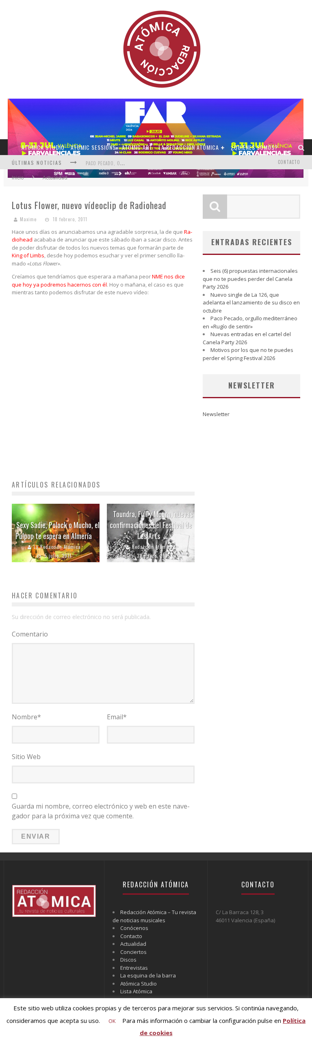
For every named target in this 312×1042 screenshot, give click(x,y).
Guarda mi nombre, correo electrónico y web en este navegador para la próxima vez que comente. (101, 811)
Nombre (26, 716)
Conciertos (133, 952)
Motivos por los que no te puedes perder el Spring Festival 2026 (248, 354)
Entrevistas (134, 967)
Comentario (30, 634)
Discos (128, 959)
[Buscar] (301, 147)
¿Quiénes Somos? (254, 147)
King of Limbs (28, 255)
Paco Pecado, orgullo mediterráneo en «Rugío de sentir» (250, 322)
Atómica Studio (43, 147)
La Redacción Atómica (188, 147)
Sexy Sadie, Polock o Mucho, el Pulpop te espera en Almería (57, 530)
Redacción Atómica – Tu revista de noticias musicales (154, 916)
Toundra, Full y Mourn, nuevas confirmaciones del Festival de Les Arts (151, 525)
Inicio (18, 177)
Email (117, 716)
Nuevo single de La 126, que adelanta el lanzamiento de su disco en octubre (251, 302)
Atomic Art (137, 147)
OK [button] (112, 1021)
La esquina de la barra (148, 975)
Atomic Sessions (93, 147)
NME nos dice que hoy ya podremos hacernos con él (98, 280)
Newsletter (216, 414)
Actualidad (133, 943)
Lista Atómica (136, 991)
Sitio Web (26, 756)
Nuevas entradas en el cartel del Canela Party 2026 (247, 338)
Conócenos (134, 928)
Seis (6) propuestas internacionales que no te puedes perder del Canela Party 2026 (250, 278)
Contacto (289, 162)
